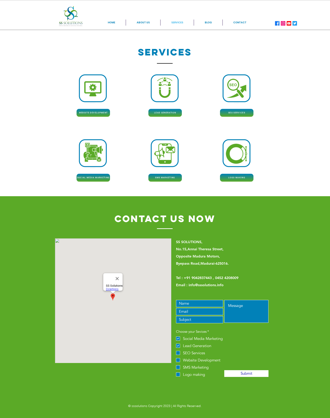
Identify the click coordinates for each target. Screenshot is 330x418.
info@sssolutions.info (206, 285)
